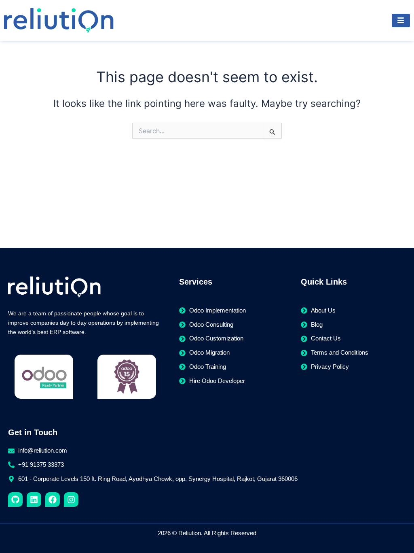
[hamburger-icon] (401, 20)
